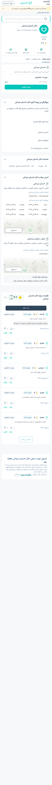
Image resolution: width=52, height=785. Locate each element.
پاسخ (10, 333)
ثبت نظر (26, 308)
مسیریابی (13, 230)
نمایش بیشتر (26, 439)
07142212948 (33, 196)
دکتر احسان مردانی (43, 12)
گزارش (5, 333)
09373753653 (43, 196)
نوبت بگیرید (26, 87)
